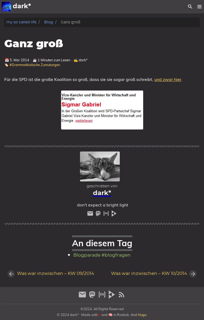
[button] (199, 6)
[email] (91, 214)
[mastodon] (99, 214)
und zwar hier (167, 79)
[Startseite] (6, 6)
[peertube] (114, 214)
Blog (48, 22)
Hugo (142, 315)
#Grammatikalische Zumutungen (35, 65)
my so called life (21, 22)
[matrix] (107, 214)
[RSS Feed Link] (121, 296)
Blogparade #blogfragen (102, 255)
